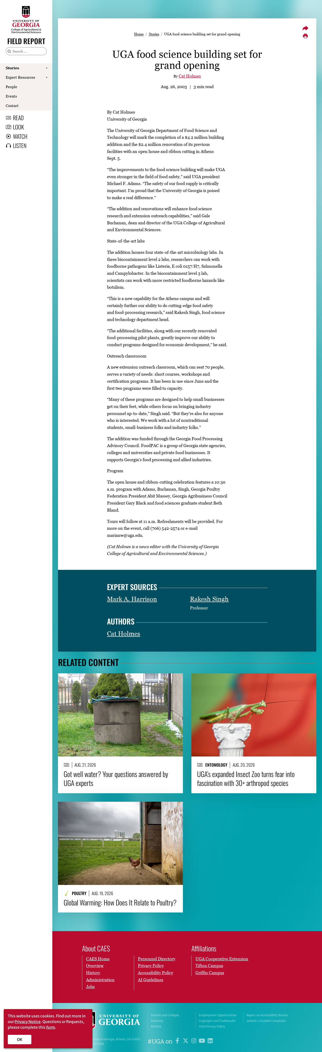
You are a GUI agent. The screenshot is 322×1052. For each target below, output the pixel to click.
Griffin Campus (209, 972)
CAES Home (98, 958)
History (93, 972)
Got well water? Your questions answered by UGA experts (116, 778)
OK (19, 1039)
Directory (157, 1021)
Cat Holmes (190, 76)
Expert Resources (20, 77)
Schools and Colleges (165, 1015)
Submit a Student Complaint (266, 1021)
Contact (12, 105)
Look (18, 127)
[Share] (305, 28)
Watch (20, 136)
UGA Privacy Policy (212, 1026)
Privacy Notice (28, 1021)
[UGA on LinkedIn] (210, 1041)
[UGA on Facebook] (178, 1041)
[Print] (305, 36)
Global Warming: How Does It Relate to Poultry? (120, 902)
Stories (12, 68)
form (50, 1027)
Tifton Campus (209, 965)
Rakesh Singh (209, 599)
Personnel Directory (156, 958)
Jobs (90, 986)
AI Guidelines (150, 979)
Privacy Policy (151, 965)
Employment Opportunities (217, 1015)
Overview (94, 965)
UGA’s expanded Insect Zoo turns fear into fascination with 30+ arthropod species (246, 778)
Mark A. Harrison (132, 599)
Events (11, 96)
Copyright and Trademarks (217, 1021)
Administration (100, 979)
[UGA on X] (186, 1041)
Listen (19, 145)
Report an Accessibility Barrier (267, 1015)
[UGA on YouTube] (202, 1041)
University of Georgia (111, 1020)
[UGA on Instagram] (194, 1041)
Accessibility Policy (155, 972)
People (11, 87)
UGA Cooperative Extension (221, 958)
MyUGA (156, 1026)
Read (18, 117)
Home (139, 34)
